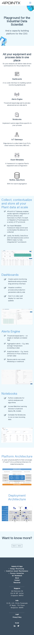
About (17, 578)
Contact (17, 580)
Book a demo (17, 546)
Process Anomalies (17, 573)
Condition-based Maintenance (17, 571)
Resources (17, 582)
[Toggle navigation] (30, 3)
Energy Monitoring (17, 569)
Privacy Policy (17, 617)
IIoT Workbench (17, 575)
